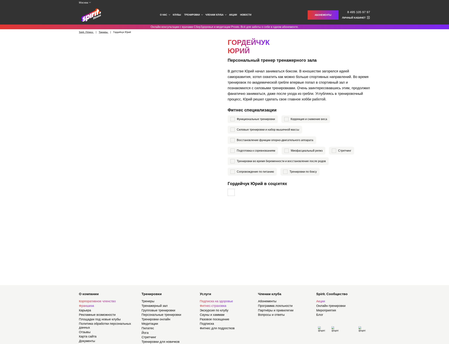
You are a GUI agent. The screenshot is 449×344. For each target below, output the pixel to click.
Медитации (150, 323)
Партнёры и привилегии (275, 310)
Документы (87, 341)
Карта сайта (87, 336)
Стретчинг (149, 337)
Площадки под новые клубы (100, 319)
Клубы (177, 14)
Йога (145, 333)
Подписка (207, 323)
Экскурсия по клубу (214, 310)
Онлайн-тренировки (331, 306)
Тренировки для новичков (161, 341)
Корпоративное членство (97, 301)
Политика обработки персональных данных (105, 325)
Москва (83, 2)
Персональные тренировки (161, 314)
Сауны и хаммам (212, 314)
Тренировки (192, 14)
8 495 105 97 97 (358, 12)
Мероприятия (326, 310)
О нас (163, 14)
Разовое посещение (214, 319)
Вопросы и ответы (271, 314)
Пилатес (148, 328)
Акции (233, 14)
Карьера (85, 310)
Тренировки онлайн (156, 319)
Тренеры (148, 301)
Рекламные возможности (97, 314)
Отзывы (85, 332)
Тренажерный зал (155, 306)
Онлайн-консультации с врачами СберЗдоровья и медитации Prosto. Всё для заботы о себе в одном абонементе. (225, 26)
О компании (89, 294)
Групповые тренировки (158, 310)
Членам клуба (214, 14)
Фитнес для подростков (217, 328)
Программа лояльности (275, 306)
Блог (319, 314)
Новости (245, 14)
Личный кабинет (354, 17)
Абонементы (323, 15)
